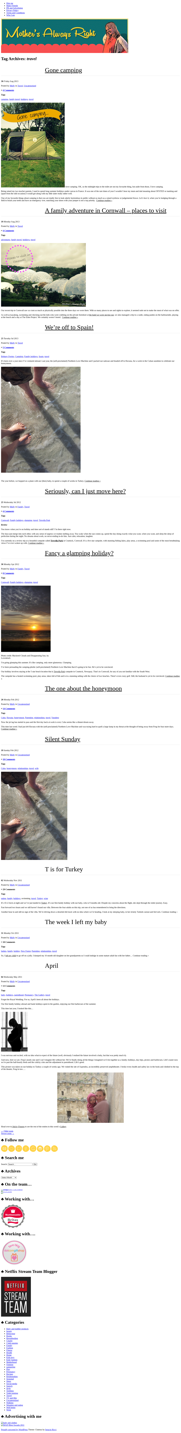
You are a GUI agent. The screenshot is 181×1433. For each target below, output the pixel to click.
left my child (11, 955)
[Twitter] (18, 1151)
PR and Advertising (14, 8)
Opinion (9, 1364)
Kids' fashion (11, 1360)
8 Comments (8, 573)
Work (8, 1410)
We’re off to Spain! (69, 327)
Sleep (8, 1381)
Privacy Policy (12, 10)
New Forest (26, 951)
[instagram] (40, 1151)
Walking (9, 1403)
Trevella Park (44, 520)
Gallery (63, 1126)
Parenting (29, 717)
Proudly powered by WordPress (14, 1429)
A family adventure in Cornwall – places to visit (105, 210)
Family (20, 507)
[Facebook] (26, 1151)
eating (3, 898)
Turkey (40, 898)
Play (8, 1369)
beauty (9, 1331)
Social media (11, 1384)
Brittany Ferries (7, 356)
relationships (39, 717)
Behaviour (10, 1333)
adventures (5, 240)
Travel (20, 86)
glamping (28, 520)
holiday (17, 951)
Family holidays (31, 356)
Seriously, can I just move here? (85, 491)
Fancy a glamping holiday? (79, 553)
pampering (10, 1367)
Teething (10, 1391)
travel (31, 99)
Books (9, 1336)
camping (4, 99)
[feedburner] (4, 1151)
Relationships (12, 1376)
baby (3, 995)
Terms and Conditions (15, 13)
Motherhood (11, 1362)
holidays (24, 99)
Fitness (9, 1350)
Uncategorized (30, 86)
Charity (9, 1341)
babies (3, 951)
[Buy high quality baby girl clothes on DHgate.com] (9, 1423)
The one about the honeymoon (83, 688)
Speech (9, 1386)
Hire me (9, 3)
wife (37, 768)
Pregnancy (29, 995)
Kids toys (10, 1357)
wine (46, 898)
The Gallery (39, 995)
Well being (10, 1407)
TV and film (11, 1398)
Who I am (10, 15)
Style (8, 1388)
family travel (14, 99)
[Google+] (33, 1151)
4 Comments (8, 90)
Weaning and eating (14, 1405)
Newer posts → (7, 1133)
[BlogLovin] (11, 1151)
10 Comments (9, 759)
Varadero (55, 717)
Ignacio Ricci (50, 1429)
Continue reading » (104, 200)
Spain (41, 356)
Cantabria (19, 356)
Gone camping (63, 70)
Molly (12, 86)
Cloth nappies (12, 1343)
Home (9, 1355)
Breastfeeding (12, 1338)
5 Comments (8, 347)
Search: (4, 1164)
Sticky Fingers (18, 1126)
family (9, 898)
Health (9, 1353)
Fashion (9, 1348)
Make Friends (12, 6)
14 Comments (9, 708)
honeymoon (19, 717)
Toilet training (12, 1393)
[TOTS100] (6, 1191)
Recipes (9, 1374)
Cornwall (5, 520)
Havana (10, 717)
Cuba (3, 717)
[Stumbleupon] (54, 1151)
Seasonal (10, 1379)
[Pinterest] (47, 1151)
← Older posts (7, 1131)
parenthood (19, 995)
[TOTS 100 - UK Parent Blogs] (12, 1189)
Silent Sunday (62, 738)
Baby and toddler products (17, 1329)
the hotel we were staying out (101, 315)
